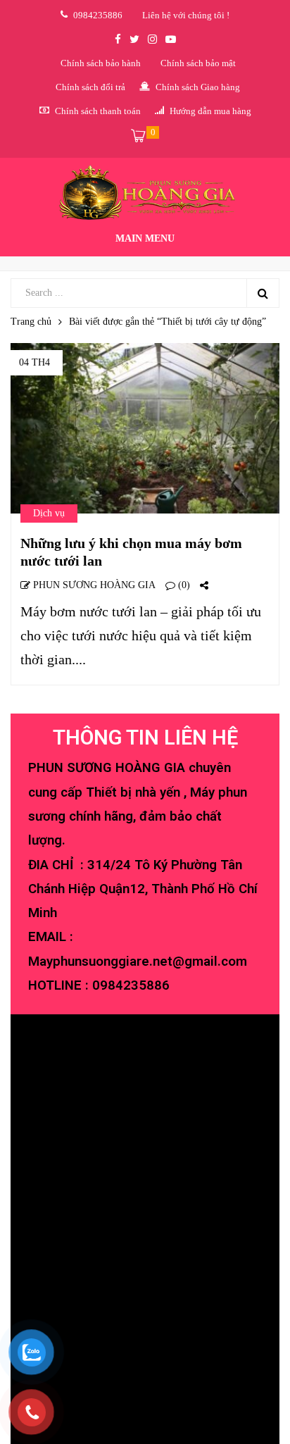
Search (262, 293)
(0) (182, 585)
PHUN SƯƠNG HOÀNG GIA (93, 585)
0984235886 (131, 985)
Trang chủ (31, 321)
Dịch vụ (49, 513)
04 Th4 (34, 362)
